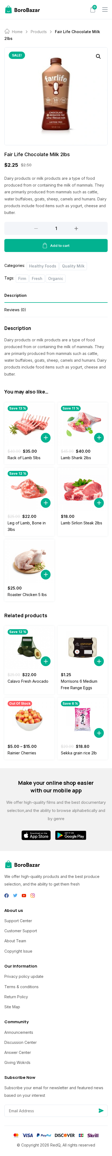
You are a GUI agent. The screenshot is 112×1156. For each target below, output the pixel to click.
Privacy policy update (23, 976)
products (39, 31)
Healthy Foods (42, 266)
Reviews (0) (15, 309)
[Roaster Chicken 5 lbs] (29, 561)
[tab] (56, 297)
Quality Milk (73, 266)
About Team (15, 940)
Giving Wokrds (17, 1062)
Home (17, 31)
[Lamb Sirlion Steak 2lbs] (83, 489)
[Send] (101, 1111)
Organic (55, 278)
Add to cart (59, 245)
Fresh (37, 278)
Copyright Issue (18, 951)
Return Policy (16, 996)
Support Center (18, 920)
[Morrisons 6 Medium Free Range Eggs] (83, 647)
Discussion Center (20, 1042)
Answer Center (17, 1052)
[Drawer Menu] (105, 9)
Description (15, 295)
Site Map (12, 1006)
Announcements (18, 1032)
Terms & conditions (21, 986)
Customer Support (20, 930)
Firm (22, 278)
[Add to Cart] (46, 438)
